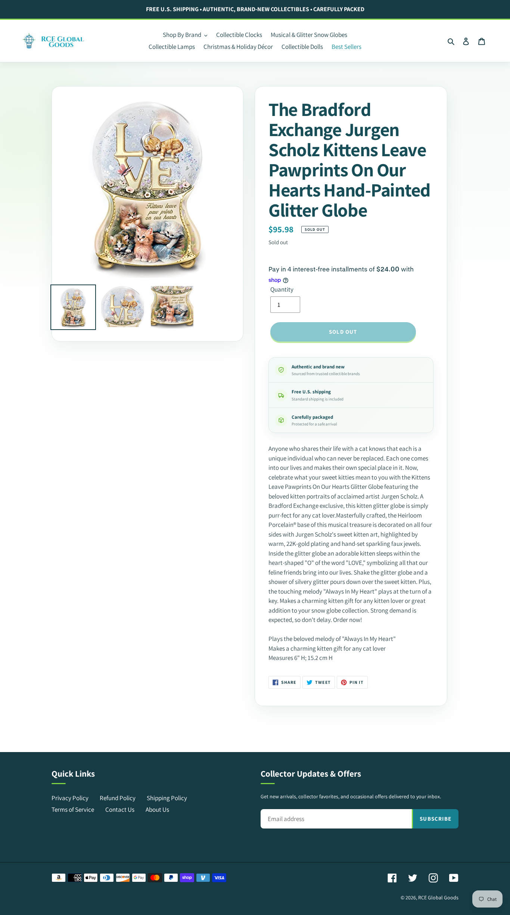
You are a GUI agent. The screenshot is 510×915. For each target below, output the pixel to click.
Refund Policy (118, 798)
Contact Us (119, 809)
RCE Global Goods (438, 897)
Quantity (281, 289)
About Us (157, 809)
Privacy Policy (70, 798)
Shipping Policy (167, 798)
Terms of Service (73, 809)
